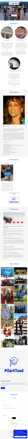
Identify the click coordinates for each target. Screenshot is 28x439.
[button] (14, 86)
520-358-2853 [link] (14, 18)
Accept (20, 436)
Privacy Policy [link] (16, 420)
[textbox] (14, 400)
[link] (14, 3)
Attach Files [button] (5, 415)
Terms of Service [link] (19, 420)
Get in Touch (14, 15)
